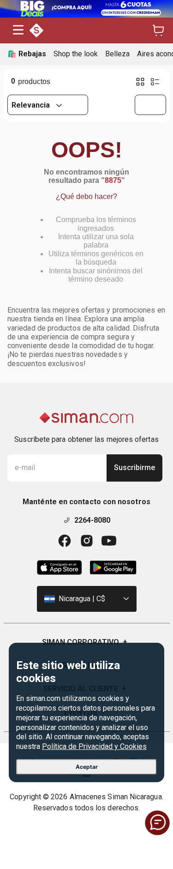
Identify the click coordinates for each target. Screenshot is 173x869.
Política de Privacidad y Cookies (94, 746)
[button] (18, 30)
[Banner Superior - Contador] (86, 9)
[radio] (140, 82)
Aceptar (87, 766)
